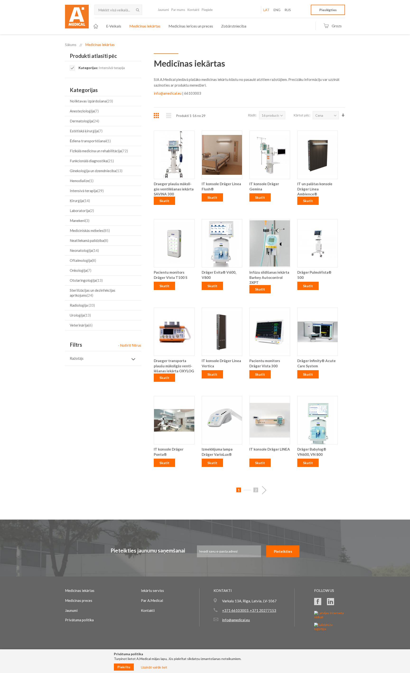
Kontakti (193, 10)
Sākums (70, 44)
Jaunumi (163, 10)
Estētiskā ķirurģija (85, 131)
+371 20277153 (262, 610)
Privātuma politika (79, 620)
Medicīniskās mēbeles (89, 230)
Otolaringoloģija (86, 280)
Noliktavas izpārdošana (91, 101)
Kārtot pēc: (302, 115)
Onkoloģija (80, 270)
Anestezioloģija (84, 111)
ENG (277, 10)
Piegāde (207, 10)
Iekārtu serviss (152, 590)
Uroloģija (80, 315)
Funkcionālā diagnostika (91, 161)
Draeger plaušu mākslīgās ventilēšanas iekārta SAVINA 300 (174, 189)
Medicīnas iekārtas (79, 590)
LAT (266, 10)
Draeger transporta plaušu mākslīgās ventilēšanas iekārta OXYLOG (174, 366)
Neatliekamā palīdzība (88, 240)
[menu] (170, 26)
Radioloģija (82, 305)
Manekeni (79, 220)
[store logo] (77, 18)
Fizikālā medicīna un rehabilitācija (98, 151)
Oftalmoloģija (82, 260)
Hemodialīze (81, 181)
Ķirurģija (79, 200)
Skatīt (164, 201)
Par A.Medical (152, 600)
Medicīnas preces (78, 600)
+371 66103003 (235, 610)
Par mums (178, 10)
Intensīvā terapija (86, 191)
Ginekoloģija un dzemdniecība (95, 171)
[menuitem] (96, 26)
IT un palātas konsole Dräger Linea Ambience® (314, 189)
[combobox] (118, 10)
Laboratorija (81, 210)
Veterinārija (80, 325)
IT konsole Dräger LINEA (269, 449)
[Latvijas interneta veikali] (329, 617)
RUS (287, 10)
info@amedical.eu (168, 93)
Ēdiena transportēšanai (90, 141)
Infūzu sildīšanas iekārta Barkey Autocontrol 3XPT (269, 277)
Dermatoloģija (84, 121)
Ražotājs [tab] (77, 358)
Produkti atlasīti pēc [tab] (93, 56)
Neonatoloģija (84, 250)
